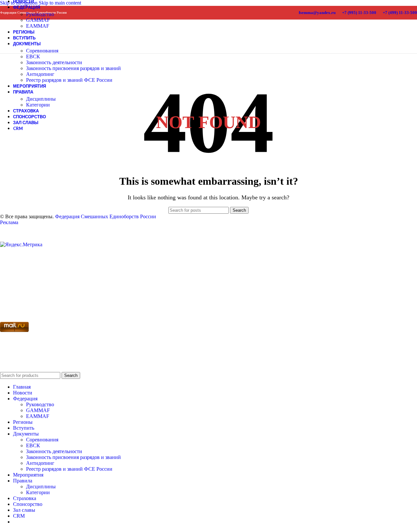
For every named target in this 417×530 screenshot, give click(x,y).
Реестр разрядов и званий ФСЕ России (69, 80)
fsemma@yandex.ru (317, 12)
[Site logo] (12, 46)
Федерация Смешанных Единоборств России (105, 216)
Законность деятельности (54, 62)
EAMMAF (37, 416)
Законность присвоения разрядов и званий (73, 68)
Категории (38, 104)
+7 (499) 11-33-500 (400, 12)
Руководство (40, 14)
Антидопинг (40, 74)
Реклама (9, 222)
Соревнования (42, 50)
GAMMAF (38, 20)
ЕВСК (33, 56)
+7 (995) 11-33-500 (359, 12)
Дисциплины (41, 99)
